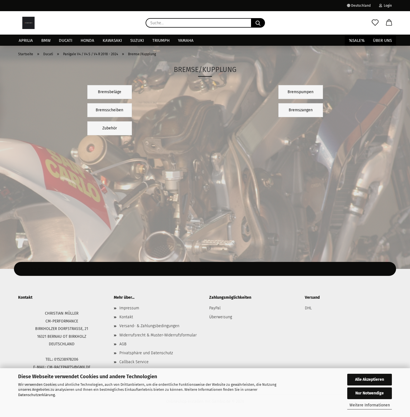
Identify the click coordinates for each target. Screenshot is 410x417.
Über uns (382, 40)
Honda (87, 40)
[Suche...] (258, 23)
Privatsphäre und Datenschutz (146, 353)
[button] (389, 23)
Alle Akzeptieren (369, 379)
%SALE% (357, 40)
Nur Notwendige (369, 393)
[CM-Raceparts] (28, 23)
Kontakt (126, 317)
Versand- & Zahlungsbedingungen (149, 326)
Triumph (161, 40)
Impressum (129, 308)
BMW (45, 40)
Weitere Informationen (369, 405)
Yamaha (186, 40)
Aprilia (26, 40)
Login (387, 6)
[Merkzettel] (375, 23)
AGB (122, 344)
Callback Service (134, 362)
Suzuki (137, 40)
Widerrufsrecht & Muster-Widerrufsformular (158, 335)
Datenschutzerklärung (36, 395)
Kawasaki (112, 40)
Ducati (65, 40)
